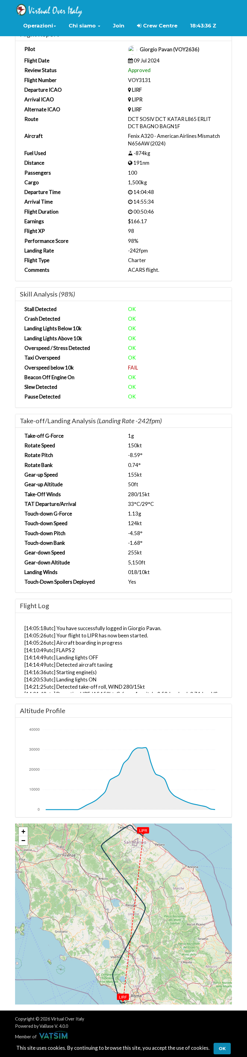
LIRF (137, 90)
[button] (39, 25)
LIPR (137, 99)
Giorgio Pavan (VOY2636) (169, 49)
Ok (222, 1048)
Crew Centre (159, 26)
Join (118, 26)
